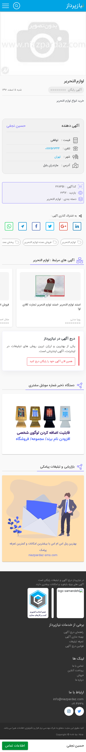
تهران (57, 157)
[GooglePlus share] (63, 226)
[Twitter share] (50, 226)
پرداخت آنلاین (75, 671)
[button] (16, 5)
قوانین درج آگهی (74, 646)
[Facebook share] (36, 226)
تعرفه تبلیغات (76, 642)
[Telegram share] (22, 226)
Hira (81, 735)
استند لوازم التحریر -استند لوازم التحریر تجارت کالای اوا (52, 307)
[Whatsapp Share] (9, 226)
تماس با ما (77, 666)
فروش (80, 675)
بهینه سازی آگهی (74, 637)
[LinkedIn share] (77, 226)
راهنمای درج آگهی (73, 632)
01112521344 (52, 148)
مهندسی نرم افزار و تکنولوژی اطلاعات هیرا (31, 728)
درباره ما (79, 680)
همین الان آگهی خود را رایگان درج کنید (51, 361)
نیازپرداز (75, 6)
